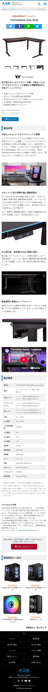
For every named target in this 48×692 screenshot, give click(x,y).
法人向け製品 (36, 644)
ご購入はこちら (10, 119)
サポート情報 (36, 650)
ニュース (12, 650)
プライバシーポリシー (28, 685)
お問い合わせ (36, 662)
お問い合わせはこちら (25, 546)
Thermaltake (12, 9)
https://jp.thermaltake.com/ (28, 530)
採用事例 (36, 656)
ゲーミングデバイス (24, 9)
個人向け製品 (12, 644)
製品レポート (12, 656)
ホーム (12, 639)
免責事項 (16, 685)
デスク (33, 9)
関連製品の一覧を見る (35, 628)
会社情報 (12, 662)
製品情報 (4, 9)
